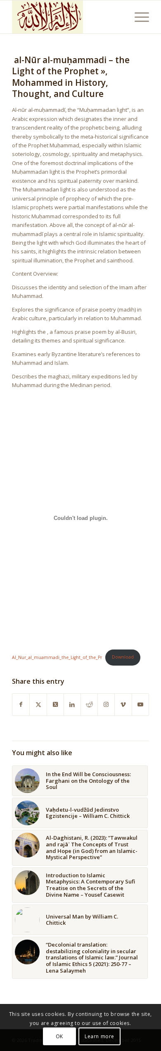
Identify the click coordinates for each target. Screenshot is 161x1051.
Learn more (99, 1036)
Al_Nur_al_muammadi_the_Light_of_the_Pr (57, 657)
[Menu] (137, 16)
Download (123, 657)
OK (59, 1036)
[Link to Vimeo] (123, 704)
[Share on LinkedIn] (72, 704)
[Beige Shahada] (66, 16)
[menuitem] (137, 16)
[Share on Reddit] (89, 704)
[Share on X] (38, 704)
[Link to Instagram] (106, 704)
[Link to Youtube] (140, 704)
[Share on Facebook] (20, 704)
